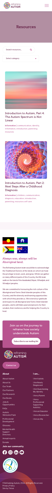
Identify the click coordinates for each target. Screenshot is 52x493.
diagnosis (9, 199)
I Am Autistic (38, 379)
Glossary (6, 426)
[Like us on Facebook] (5, 452)
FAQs (5, 409)
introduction (22, 129)
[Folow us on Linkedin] (16, 452)
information (10, 129)
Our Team (7, 387)
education (19, 199)
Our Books (7, 398)
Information (10, 126)
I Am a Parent (39, 396)
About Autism (8, 379)
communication (24, 126)
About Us (6, 383)
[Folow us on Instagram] (10, 452)
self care (28, 202)
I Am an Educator (40, 411)
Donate (6, 442)
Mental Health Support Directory (9, 432)
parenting (32, 129)
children (21, 195)
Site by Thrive (8, 488)
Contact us (11, 366)
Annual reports (9, 439)
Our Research (9, 394)
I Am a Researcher (41, 415)
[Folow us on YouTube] (22, 452)
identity (35, 126)
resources (9, 132)
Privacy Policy (9, 486)
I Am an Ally (38, 419)
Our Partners (8, 390)
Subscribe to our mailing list (26, 341)
